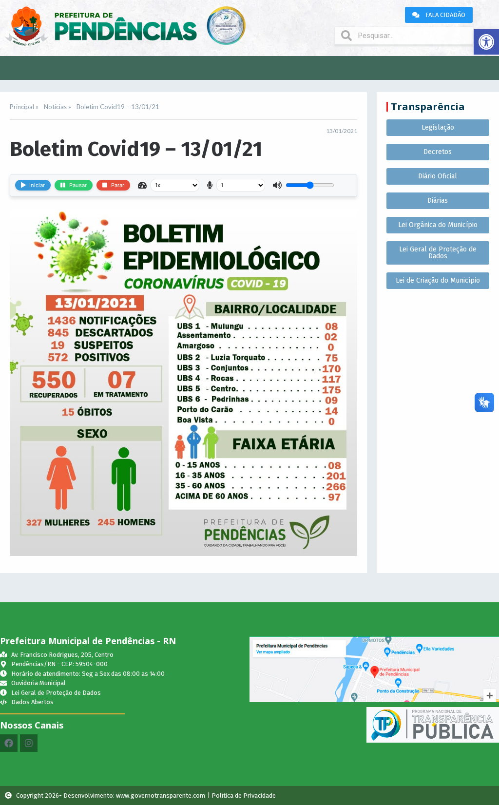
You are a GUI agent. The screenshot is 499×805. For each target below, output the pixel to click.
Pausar (78, 185)
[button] (486, 42)
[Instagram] (29, 743)
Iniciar (37, 185)
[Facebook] (9, 743)
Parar (117, 185)
